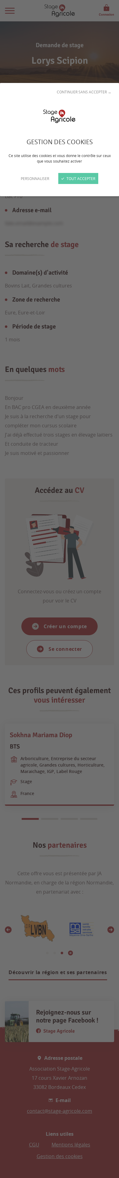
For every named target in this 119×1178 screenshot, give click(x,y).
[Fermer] (59, 589)
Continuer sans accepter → (84, 91)
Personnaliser (35, 178)
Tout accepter (80, 178)
